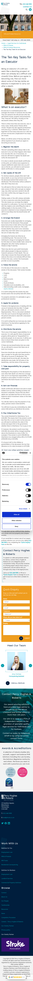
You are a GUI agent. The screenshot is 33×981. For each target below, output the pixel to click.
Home (3, 43)
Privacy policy (5, 930)
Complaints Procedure (8, 917)
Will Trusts (4, 860)
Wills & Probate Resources (11, 47)
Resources (4, 909)
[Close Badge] (25, 975)
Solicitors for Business (8, 870)
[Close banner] (30, 453)
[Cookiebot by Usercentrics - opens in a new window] (20, 453)
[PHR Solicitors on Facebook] (6, 823)
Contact (4, 892)
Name (5, 599)
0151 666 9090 (27, 4)
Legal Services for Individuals (16, 43)
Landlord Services (7, 878)
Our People (5, 901)
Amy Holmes (16, 674)
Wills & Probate (8, 45)
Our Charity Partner (7, 926)
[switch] (28, 490)
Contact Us (27, 7)
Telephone (6, 611)
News (3, 913)
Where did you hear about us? (12, 617)
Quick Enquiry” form (10, 575)
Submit (27, 638)
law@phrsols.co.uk (8, 817)
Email (5, 605)
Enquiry (5, 623)
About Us (4, 897)
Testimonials (5, 905)
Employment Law (6, 852)
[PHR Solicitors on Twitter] (2, 823)
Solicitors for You (6, 848)
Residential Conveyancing (9, 864)
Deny (16, 526)
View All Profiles (18, 683)
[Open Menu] (30, 10)
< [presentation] (2, 665)
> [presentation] (30, 665)
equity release (8, 289)
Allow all (16, 514)
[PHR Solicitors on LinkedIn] (9, 823)
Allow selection (16, 520)
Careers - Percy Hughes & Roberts (12, 921)
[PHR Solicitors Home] (5, 5)
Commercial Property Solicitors (11, 882)
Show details (23, 509)
